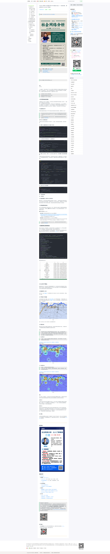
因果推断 (52, 490)
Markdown (43, 492)
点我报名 (77, 14)
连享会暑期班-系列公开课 (75, 19)
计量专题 (72, 134)
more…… (63, 526)
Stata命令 (72, 143)
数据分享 (72, 151)
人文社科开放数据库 (48, 486)
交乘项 (49, 490)
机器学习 (50, 492)
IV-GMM (72, 117)
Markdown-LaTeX (74, 92)
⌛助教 (48, 1)
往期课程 (72, 132)
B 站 (50, 14)
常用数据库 (43, 486)
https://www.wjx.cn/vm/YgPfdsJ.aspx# (59, 509)
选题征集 (71, 33)
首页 (32, 1)
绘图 (52, 489)
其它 (53, 492)
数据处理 (55, 489)
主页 (43, 14)
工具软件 (46, 492)
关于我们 (45, 548)
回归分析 (42, 490)
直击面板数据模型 (44, 480)
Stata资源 (72, 101)
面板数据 (46, 490)
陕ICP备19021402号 (57, 552)
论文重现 (72, 145)
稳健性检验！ (43, 496)
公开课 (72, 149)
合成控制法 (72, 109)
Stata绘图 (72, 128)
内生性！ (52, 496)
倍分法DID (72, 115)
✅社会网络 (41, 1)
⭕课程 (38, 1)
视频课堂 (34, 548)
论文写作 (72, 147)
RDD (57, 490)
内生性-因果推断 (73, 107)
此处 (76, 33)
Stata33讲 (72, 84)
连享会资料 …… (42, 476)
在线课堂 (53, 14)
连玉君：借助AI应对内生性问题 (76, 31)
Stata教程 (46, 489)
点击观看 (73, 74)
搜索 (81, 1)
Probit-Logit (73, 103)
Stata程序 (72, 126)
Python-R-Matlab (79, 4)
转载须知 (41, 548)
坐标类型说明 (46, 117)
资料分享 (38, 548)
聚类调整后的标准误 (49, 498)
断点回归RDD (73, 113)
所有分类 (42, 489)
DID (54, 490)
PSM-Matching (73, 111)
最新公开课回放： (74, 29)
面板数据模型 (43, 498)
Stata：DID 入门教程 (44, 495)
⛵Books (51, 1)
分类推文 (34, 1)
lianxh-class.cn (46, 477)
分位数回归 (72, 82)
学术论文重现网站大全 (44, 484)
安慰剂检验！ (48, 496)
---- (80, 74)
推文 (46, 14)
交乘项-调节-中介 (73, 105)
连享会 (29, 1)
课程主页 (73, 14)
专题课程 (72, 153)
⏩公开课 (45, 1)
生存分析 (72, 96)
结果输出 (49, 489)
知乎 (48, 14)
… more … (43, 481)
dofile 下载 (77, 74)
